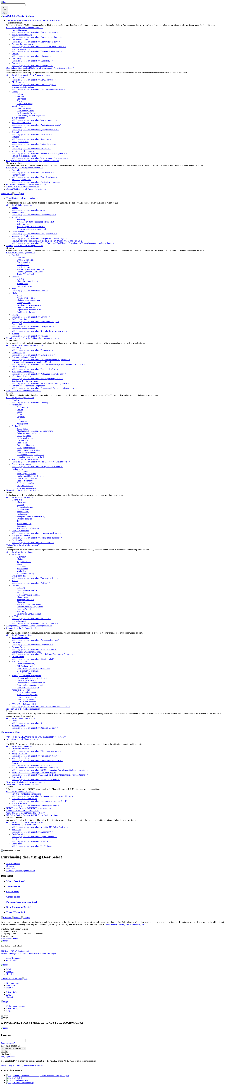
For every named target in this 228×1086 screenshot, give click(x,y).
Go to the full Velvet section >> (19, 205)
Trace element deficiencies (28, 528)
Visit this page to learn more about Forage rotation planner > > (37, 466)
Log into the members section (13, 1048)
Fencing (20, 592)
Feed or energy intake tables (28, 450)
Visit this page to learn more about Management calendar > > (37, 538)
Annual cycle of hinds (26, 298)
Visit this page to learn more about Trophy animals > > (34, 234)
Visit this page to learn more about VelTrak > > (31, 149)
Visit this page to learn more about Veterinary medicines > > (36, 533)
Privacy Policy (12, 992)
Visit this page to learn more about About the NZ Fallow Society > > (40, 827)
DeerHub (10, 974)
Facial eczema (23, 509)
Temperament (22, 569)
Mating (20, 559)
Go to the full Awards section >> (20, 791)
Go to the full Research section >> (20, 718)
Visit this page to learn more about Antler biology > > (34, 215)
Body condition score (26, 445)
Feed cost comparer (25, 481)
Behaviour (21, 557)
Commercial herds (24, 286)
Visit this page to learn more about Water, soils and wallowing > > (39, 374)
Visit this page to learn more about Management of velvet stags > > (39, 238)
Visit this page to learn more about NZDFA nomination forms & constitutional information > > (51, 770)
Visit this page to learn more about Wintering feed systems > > (37, 378)
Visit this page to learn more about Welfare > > (31, 583)
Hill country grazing (25, 573)
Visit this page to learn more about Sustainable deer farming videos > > (41, 383)
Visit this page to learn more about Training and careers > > (36, 144)
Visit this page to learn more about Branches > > (32, 765)
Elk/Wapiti (21, 99)
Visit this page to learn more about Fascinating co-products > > (38, 182)
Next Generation (24, 673)
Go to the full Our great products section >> (24, 168)
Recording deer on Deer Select (29, 272)
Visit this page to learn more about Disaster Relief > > (34, 659)
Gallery (20, 94)
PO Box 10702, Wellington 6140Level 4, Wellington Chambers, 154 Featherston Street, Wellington (28, 952)
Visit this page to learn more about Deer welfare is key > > (36, 42)
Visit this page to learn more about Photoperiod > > (33, 326)
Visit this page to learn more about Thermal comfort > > (35, 623)
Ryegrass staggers (24, 519)
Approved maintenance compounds (31, 229)
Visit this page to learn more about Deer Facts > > (32, 645)
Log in (4, 1051)
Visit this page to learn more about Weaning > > (31, 402)
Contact (9, 997)
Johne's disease (23, 512)
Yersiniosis (21, 526)
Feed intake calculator (26, 483)
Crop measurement (25, 485)
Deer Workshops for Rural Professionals (33, 668)
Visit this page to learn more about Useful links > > (33, 846)
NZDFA (9, 972)
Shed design (22, 611)
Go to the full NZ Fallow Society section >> (24, 822)
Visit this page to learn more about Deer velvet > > (33, 172)
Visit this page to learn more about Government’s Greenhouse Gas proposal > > (45, 388)
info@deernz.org (13, 958)
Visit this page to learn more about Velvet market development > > (39, 153)
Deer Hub (10, 985)
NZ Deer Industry (13, 983)
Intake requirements (25, 438)
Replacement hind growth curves (30, 476)
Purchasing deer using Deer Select (31, 269)
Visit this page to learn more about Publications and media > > (37, 125)
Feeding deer (22, 428)
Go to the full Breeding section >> (20, 253)
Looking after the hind (26, 312)
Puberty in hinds (23, 302)
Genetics (20, 279)
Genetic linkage (23, 267)
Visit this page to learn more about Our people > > (32, 65)
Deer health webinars (26, 699)
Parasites (20, 504)
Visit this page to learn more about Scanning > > (32, 336)
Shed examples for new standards (31, 226)
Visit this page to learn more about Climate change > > (34, 355)
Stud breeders (22, 283)
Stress (19, 564)
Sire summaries (23, 262)
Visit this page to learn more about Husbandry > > (32, 832)
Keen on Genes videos (26, 697)
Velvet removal (23, 224)
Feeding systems (24, 436)
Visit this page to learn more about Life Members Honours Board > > (40, 801)
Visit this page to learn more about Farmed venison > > (34, 177)
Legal (8, 994)
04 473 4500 (11, 960)
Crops (19, 412)
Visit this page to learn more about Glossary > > (31, 56)
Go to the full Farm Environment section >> (24, 345)
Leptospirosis (22, 514)
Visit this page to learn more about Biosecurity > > (32, 350)
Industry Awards (24, 108)
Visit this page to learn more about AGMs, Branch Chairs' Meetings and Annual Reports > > (50, 775)
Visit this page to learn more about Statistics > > (31, 139)
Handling (21, 588)
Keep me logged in (9, 1046)
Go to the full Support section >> (20, 635)
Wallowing (21, 571)
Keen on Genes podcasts (27, 694)
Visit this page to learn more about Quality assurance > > (35, 130)
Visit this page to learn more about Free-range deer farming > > (38, 37)
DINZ (8, 969)
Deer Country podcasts (26, 702)
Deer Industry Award (25, 111)
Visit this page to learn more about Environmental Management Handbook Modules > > (48, 364)
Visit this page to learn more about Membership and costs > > (37, 760)
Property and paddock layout (29, 604)
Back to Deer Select (9, 938)
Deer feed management (26, 488)
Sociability (21, 566)
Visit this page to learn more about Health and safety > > (35, 369)
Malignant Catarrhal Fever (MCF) (31, 516)
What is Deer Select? (25, 260)
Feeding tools (22, 471)
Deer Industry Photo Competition (31, 115)
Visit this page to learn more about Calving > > (31, 317)
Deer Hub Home (13, 863)
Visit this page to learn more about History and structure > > (36, 751)
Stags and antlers (24, 561)
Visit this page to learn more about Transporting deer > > (35, 578)
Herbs (19, 419)
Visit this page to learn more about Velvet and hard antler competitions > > (42, 796)
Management (22, 424)
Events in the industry (26, 664)
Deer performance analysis (28, 687)
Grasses (20, 414)
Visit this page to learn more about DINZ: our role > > (34, 80)
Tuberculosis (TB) (24, 523)
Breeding (10, 866)
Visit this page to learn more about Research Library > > (35, 728)
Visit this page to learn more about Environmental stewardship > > (39, 89)
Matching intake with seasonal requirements (35, 431)
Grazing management (26, 447)
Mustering (21, 602)
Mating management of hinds (29, 300)
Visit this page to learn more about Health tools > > (33, 542)
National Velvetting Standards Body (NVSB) (35, 222)
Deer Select (22, 257)
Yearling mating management (29, 305)
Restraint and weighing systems (30, 607)
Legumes (21, 416)
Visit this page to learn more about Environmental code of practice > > (41, 359)
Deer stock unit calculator (27, 478)
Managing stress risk (25, 599)
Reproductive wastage (26, 307)
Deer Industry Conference (28, 671)
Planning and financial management (32, 678)
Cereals (20, 409)
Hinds (19, 295)
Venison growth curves (26, 474)
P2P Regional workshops (27, 666)
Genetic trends (23, 264)
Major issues (22, 502)
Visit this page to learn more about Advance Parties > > (34, 649)
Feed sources (22, 407)
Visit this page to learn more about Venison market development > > (40, 158)
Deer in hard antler (24, 103)
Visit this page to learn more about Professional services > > (36, 640)
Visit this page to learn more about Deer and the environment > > (39, 46)
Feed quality (22, 443)
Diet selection (22, 440)
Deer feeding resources (26, 452)
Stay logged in (7, 1054)
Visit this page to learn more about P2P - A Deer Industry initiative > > (41, 706)
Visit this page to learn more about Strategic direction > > (35, 756)
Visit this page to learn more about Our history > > (32, 61)
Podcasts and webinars (26, 692)
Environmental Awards (26, 113)
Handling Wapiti (24, 609)
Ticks (19, 521)
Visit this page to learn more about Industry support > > (35, 120)
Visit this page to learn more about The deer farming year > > (37, 51)
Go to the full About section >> (19, 746)
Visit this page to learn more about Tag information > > (34, 836)
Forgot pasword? (8, 1043)
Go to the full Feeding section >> (20, 397)
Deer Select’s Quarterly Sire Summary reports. (125, 924)
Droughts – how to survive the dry (31, 457)
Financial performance (26, 680)
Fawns (19, 101)
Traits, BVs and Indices (26, 274)
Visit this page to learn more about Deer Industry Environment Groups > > (42, 654)
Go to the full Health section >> (19, 497)
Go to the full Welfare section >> (20, 552)
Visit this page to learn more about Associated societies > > (36, 779)
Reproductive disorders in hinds (30, 310)
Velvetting (21, 219)
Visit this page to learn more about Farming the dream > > (36, 32)
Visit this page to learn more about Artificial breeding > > (35, 321)
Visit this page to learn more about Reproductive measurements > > (39, 331)
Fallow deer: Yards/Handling (29, 614)
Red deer (20, 96)
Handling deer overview (27, 590)
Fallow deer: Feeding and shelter (30, 455)
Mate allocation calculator (27, 281)
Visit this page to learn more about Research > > (32, 134)
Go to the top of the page (11, 978)
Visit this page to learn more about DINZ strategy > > (34, 84)
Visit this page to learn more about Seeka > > (30, 723)
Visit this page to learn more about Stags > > (30, 291)
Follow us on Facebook (16, 1006)
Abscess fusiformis (25, 507)
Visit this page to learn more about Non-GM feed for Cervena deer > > (41, 462)
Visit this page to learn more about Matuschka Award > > (35, 806)
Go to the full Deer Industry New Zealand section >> (28, 75)
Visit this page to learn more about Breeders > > (31, 841)
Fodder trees (22, 421)
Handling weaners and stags (28, 595)
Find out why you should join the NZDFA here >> (22, 1065)
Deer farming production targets (30, 685)
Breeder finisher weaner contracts (31, 683)
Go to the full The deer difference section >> (24, 27)
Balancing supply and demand (29, 433)
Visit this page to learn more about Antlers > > (31, 210)
